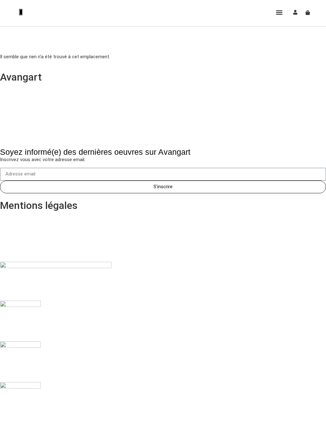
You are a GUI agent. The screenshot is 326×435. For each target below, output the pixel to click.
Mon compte (21, 89)
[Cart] (308, 12)
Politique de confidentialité (38, 232)
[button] (279, 12)
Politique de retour (28, 218)
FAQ (11, 119)
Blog (11, 104)
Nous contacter (24, 133)
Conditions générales (30, 247)
